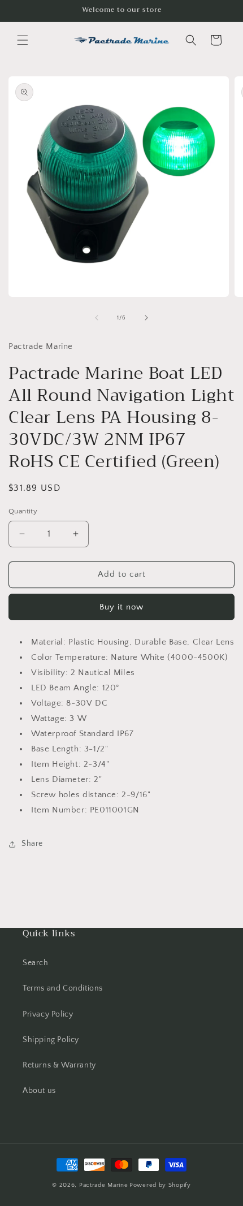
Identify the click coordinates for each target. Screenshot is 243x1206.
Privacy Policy (48, 1014)
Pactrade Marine (103, 1185)
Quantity (22, 511)
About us (39, 1090)
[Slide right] (146, 317)
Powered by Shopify (160, 1185)
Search (36, 962)
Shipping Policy (51, 1039)
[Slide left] (96, 317)
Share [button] (32, 843)
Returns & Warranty (59, 1065)
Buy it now (121, 607)
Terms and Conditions (63, 988)
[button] (22, 40)
